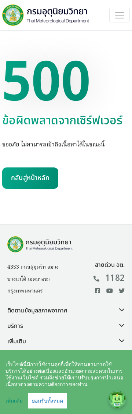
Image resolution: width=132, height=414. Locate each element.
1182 (115, 278)
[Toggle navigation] (119, 15)
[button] (66, 310)
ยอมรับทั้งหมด (47, 401)
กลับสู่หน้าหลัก (30, 178)
